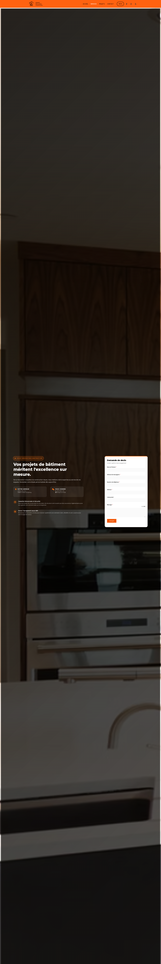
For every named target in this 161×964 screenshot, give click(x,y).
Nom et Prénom (111, 467)
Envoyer (111, 521)
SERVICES (94, 4)
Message (110, 505)
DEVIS (120, 4)
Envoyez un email (61, 492)
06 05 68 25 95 (60, 491)
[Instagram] (131, 4)
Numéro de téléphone (113, 482)
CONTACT (110, 4)
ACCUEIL (85, 4)
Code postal (110, 497)
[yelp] (135, 4)
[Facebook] (126, 4)
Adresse (109, 489)
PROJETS (102, 4)
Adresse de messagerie (113, 474)
